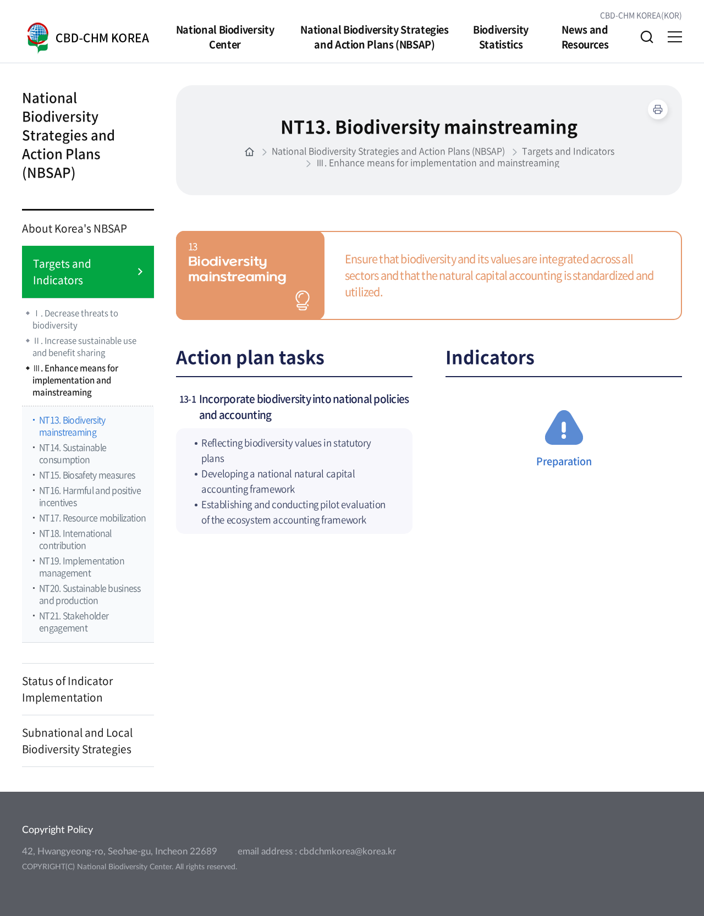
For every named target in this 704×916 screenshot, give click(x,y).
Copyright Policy (57, 830)
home (249, 152)
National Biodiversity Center (225, 37)
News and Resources (585, 37)
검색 (647, 37)
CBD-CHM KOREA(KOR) (641, 14)
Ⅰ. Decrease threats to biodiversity (75, 319)
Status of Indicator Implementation (67, 689)
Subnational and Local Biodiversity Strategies (77, 741)
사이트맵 (675, 37)
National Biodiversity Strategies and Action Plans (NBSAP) (374, 37)
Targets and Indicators (62, 272)
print (658, 109)
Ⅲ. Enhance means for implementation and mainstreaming (75, 380)
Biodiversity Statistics (501, 37)
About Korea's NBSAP (74, 228)
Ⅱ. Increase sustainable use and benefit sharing (84, 346)
